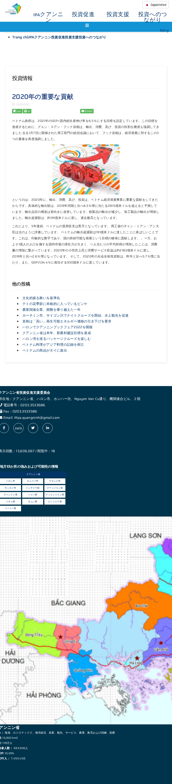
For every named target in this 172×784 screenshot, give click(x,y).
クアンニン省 (33, 474)
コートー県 (10, 508)
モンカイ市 (10, 488)
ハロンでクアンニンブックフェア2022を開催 (57, 327)
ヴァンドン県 (10, 494)
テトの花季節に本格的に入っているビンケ (55, 304)
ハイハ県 (32, 494)
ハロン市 (10, 481)
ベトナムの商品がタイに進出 (44, 350)
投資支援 (118, 14)
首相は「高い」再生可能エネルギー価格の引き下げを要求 (67, 321)
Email (88, 111)
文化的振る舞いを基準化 (41, 298)
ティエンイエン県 (55, 494)
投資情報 (22, 78)
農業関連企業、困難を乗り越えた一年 (51, 309)
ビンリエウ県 (55, 501)
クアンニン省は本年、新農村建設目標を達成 (56, 333)
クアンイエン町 (55, 488)
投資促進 (83, 14)
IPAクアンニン (48, 17)
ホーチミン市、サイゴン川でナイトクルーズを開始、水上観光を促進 (75, 315)
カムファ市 (33, 481)
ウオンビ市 (55, 481)
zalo (18, 428)
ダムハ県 (32, 501)
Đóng (164, 30)
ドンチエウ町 (33, 488)
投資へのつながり (152, 17)
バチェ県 (10, 501)
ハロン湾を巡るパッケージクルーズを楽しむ (56, 338)
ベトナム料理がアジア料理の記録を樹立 (53, 344)
